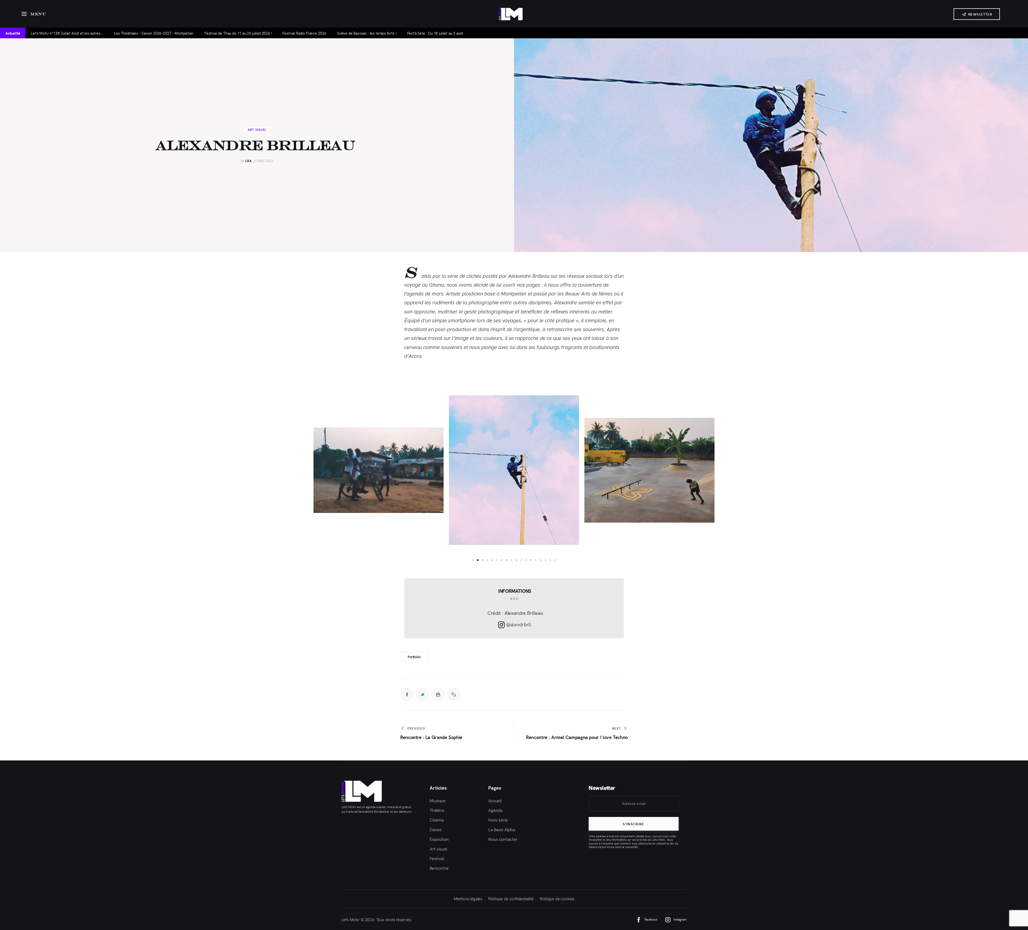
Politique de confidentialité (511, 898)
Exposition (439, 839)
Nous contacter (502, 839)
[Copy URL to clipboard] (453, 694)
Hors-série (498, 820)
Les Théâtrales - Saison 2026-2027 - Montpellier (154, 33)
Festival (437, 858)
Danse (436, 829)
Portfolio (414, 656)
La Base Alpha (501, 829)
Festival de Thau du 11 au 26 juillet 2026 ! (238, 33)
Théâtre (437, 810)
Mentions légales (468, 898)
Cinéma (437, 820)
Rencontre (439, 868)
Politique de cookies (557, 898)
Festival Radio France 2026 (304, 33)
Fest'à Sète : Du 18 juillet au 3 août (435, 33)
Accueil (495, 800)
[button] (284, 470)
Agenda (495, 810)
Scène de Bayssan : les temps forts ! (366, 33)
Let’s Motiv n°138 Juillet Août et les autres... (67, 33)
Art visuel (257, 130)
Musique (437, 800)
